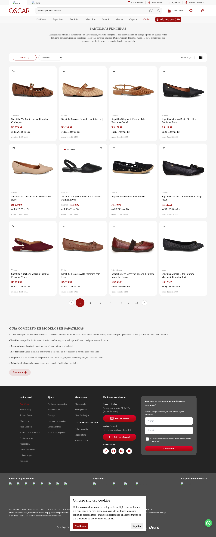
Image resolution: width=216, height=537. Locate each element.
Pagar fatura (80, 435)
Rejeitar (137, 526)
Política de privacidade (30, 432)
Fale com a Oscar (122, 418)
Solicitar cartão (81, 440)
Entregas (51, 415)
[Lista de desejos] (191, 10)
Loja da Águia (26, 455)
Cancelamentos (54, 427)
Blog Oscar (25, 421)
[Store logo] (19, 10)
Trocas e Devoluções (57, 421)
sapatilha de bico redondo (64, 352)
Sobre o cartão (81, 429)
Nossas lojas (25, 444)
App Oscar (176, 2)
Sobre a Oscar (26, 415)
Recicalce (24, 461)
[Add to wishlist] (14, 71)
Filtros (23, 57)
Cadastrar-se (169, 448)
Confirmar (80, 526)
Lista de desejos (82, 415)
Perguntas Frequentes (57, 404)
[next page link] (144, 302)
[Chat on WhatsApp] (208, 523)
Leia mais (18, 372)
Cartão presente (137, 2)
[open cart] (203, 11)
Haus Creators (26, 427)
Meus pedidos (157, 2)
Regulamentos (54, 409)
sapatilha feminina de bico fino (36, 340)
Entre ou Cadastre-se (196, 2)
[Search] (158, 10)
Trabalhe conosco (27, 449)
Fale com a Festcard (122, 437)
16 (136, 302)
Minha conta (80, 404)
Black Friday (25, 409)
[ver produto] (33, 90)
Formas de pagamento (57, 432)
